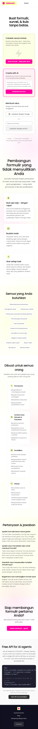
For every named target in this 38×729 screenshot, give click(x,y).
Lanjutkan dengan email (18, 129)
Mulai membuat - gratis (19, 628)
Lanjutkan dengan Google (20, 114)
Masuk (26, 3)
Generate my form (19, 92)
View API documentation (19, 697)
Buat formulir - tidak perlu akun (19, 61)
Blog (18, 715)
